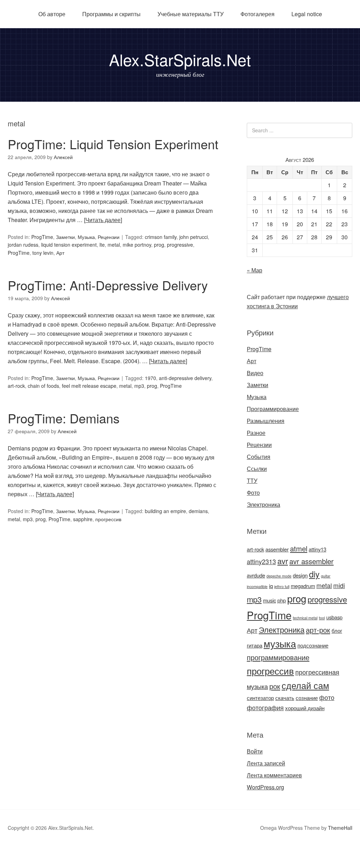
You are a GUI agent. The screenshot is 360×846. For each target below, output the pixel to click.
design (300, 575)
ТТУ (252, 480)
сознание (307, 697)
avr (282, 560)
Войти (255, 751)
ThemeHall (340, 827)
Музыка (86, 236)
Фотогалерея (257, 14)
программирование (278, 657)
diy (314, 574)
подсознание (312, 645)
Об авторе (51, 14)
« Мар (254, 270)
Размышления (265, 421)
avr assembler (311, 561)
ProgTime (42, 236)
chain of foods (43, 385)
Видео (255, 373)
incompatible (257, 586)
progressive (180, 244)
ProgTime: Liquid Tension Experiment (113, 144)
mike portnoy (137, 244)
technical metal (305, 617)
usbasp (334, 617)
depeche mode (278, 576)
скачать (284, 697)
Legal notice (306, 14)
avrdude (256, 575)
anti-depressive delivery (185, 377)
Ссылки (257, 469)
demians (198, 510)
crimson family (160, 236)
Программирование (273, 409)
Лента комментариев (274, 775)
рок (274, 686)
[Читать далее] (103, 220)
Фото (253, 492)
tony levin (42, 252)
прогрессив (108, 519)
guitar (325, 576)
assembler (277, 549)
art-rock (16, 385)
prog (159, 244)
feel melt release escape (89, 385)
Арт (60, 252)
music (269, 600)
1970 (150, 377)
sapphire (82, 519)
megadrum (303, 585)
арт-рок (318, 630)
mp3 (139, 385)
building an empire (165, 510)
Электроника (263, 504)
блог (337, 630)
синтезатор (260, 697)
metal (114, 244)
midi (339, 585)
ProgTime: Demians (64, 418)
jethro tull (281, 586)
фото (326, 697)
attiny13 (317, 549)
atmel (298, 548)
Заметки (65, 236)
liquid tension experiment (69, 244)
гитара (254, 645)
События (258, 457)
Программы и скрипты (111, 14)
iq (271, 585)
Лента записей (266, 763)
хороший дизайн (304, 708)
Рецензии (109, 236)
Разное (256, 433)
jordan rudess (23, 244)
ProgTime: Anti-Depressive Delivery (108, 285)
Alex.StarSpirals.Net (180, 59)
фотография (265, 707)
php (281, 600)
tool (322, 617)
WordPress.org (265, 787)
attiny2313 (261, 561)
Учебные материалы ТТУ (191, 14)
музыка (280, 643)
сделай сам (305, 685)
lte (102, 244)
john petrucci (193, 236)
